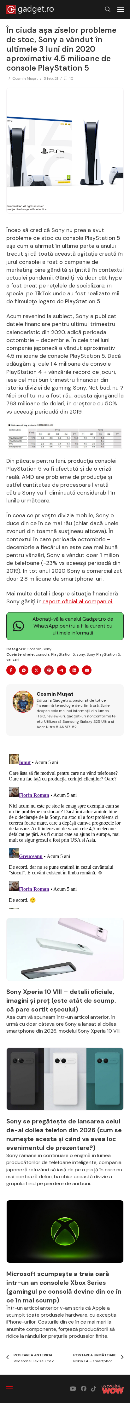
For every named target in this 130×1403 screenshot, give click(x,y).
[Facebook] (11, 670)
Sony (47, 649)
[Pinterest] (49, 670)
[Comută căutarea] (107, 9)
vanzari (12, 659)
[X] (36, 670)
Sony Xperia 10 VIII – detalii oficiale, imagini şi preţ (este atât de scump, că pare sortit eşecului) (61, 1000)
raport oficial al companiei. (77, 601)
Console (34, 649)
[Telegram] (61, 670)
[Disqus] (65, 830)
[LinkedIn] (74, 670)
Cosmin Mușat (25, 78)
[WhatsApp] (23, 670)
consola (43, 654)
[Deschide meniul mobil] (120, 9)
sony (81, 654)
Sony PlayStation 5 (103, 654)
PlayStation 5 (63, 654)
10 (71, 78)
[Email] (87, 670)
